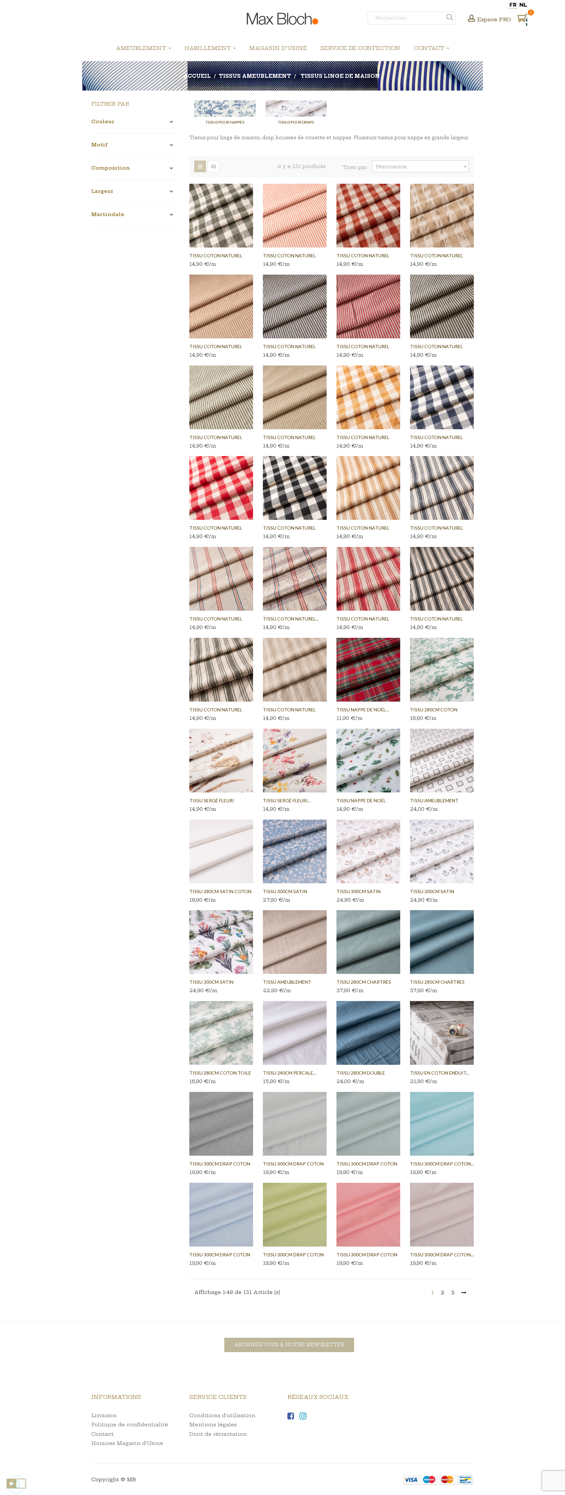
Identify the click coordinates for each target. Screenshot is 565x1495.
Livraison (104, 1415)
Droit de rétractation (218, 1434)
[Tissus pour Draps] (296, 108)
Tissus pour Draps (296, 122)
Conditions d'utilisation (222, 1415)
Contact (102, 1434)
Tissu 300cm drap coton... (442, 1163)
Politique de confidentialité (129, 1424)
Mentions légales (213, 1424)
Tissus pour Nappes (225, 122)
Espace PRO (494, 19)
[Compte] (471, 19)
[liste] (213, 166)
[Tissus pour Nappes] (225, 108)
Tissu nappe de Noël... (362, 709)
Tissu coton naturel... (291, 618)
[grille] (200, 166)
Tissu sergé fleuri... (287, 800)
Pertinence (422, 166)
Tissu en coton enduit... (439, 1073)
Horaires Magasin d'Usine (127, 1443)
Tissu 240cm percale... (289, 1073)
